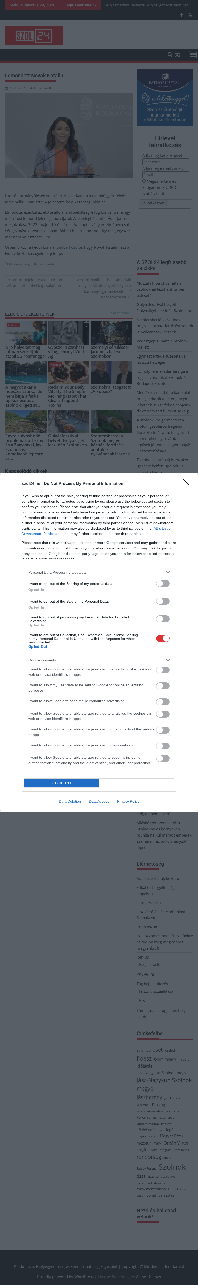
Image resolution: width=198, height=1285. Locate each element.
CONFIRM (61, 783)
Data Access (99, 801)
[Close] (188, 484)
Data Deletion (70, 801)
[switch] (163, 583)
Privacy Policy (128, 801)
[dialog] (99, 642)
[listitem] (99, 572)
